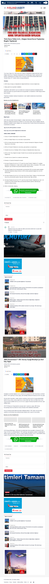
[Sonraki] (44, 246)
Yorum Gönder (8, 219)
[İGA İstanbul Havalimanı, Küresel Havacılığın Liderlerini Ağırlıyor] (24, 246)
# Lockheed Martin (8, 450)
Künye (10, 583)
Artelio (21, 580)
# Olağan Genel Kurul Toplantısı (19, 197)
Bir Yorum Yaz (7, 203)
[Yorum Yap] (14, 54)
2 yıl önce (12, 227)
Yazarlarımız (6, 583)
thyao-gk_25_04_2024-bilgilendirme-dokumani (15, 130)
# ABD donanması (8, 447)
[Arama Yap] (41, 8)
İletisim (25, 583)
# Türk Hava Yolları (32, 197)
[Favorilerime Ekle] (12, 54)
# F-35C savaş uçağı (39, 447)
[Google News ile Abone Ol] (8, 51)
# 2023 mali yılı (8, 197)
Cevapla (15, 231)
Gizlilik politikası (20, 583)
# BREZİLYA (16, 447)
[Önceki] (4, 246)
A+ (17, 53)
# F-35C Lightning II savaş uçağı (26, 447)
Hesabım (14, 583)
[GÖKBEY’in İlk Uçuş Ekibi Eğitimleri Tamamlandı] (24, 282)
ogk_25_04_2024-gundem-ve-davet (12, 127)
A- (19, 53)
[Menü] (5, 8)
